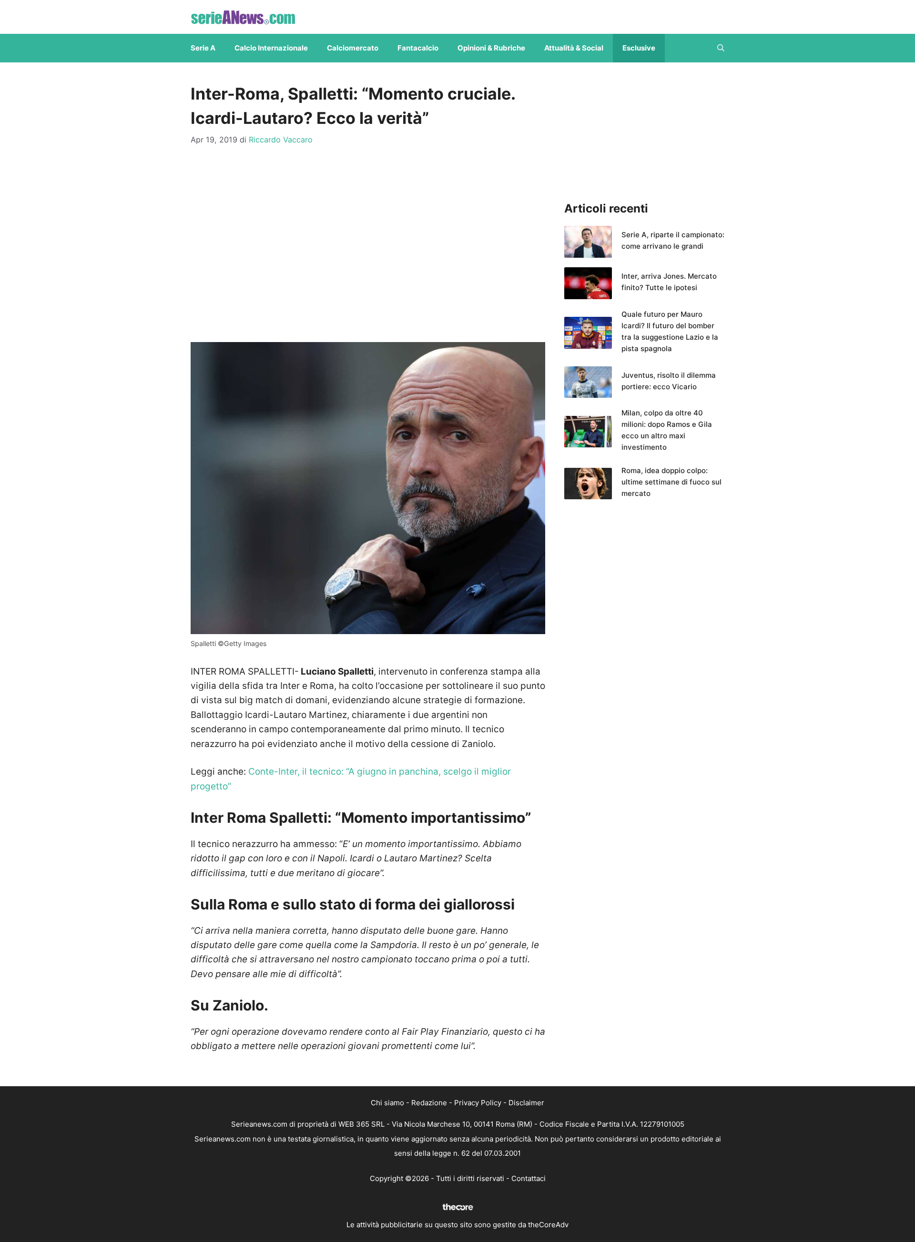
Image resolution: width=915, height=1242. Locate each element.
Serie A (203, 47)
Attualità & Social (573, 47)
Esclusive (638, 47)
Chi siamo (387, 1102)
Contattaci (528, 1178)
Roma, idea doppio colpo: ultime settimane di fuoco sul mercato (671, 482)
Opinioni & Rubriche (491, 47)
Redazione (429, 1102)
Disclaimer (526, 1102)
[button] (721, 48)
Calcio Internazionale (271, 47)
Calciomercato (352, 47)
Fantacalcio (417, 47)
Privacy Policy (477, 1102)
